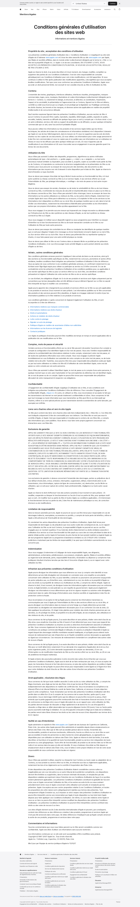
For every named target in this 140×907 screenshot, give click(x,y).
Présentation (23, 877)
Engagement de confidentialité (78, 875)
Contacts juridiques (37, 331)
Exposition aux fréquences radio (29, 866)
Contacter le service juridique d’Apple (30, 884)
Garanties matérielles (26, 861)
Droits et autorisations (38, 313)
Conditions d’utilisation (59, 904)
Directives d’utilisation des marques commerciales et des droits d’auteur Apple (105, 865)
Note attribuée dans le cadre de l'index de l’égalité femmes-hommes (30, 873)
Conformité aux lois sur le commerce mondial (30, 887)
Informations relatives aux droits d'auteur (46, 310)
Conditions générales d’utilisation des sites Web (80, 878)
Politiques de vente (50, 871)
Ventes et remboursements (75, 904)
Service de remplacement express (54, 869)
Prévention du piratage (101, 872)
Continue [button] (113, 3)
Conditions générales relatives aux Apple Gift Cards (56, 877)
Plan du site (99, 904)
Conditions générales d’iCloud (78, 872)
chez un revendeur (58, 896)
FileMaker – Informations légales (29, 891)
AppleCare (48, 863)
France (118, 902)
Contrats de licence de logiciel (28, 863)
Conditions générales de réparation (55, 866)
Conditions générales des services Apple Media (81, 864)
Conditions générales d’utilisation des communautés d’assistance (55, 886)
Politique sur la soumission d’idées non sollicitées (106, 875)
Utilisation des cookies (45, 904)
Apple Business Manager (102, 890)
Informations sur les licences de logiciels (46, 328)
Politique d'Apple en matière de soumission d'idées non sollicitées (55, 325)
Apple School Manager (101, 883)
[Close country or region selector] (119, 4)
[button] (89, 3)
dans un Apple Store (45, 896)
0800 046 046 (76, 896)
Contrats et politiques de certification (55, 874)
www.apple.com (52, 57)
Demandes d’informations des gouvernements (28, 880)
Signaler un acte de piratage (41, 322)
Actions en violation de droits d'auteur (44, 316)
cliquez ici (50, 393)
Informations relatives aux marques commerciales (49, 307)
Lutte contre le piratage (39, 319)
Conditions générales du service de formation (55, 881)
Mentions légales (28, 14)
